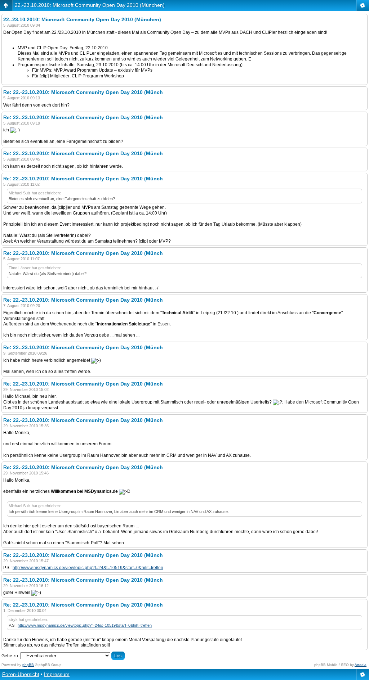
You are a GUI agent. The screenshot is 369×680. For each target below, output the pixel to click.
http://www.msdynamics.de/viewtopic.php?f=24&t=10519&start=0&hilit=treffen (88, 567)
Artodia (360, 665)
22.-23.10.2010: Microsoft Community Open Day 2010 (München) (90, 5)
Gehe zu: (10, 655)
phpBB (28, 665)
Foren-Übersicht (20, 674)
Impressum (57, 674)
